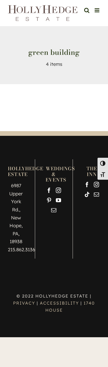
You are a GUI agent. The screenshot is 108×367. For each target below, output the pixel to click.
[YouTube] (58, 200)
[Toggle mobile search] (97, 16)
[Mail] (53, 210)
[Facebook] (49, 190)
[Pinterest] (49, 200)
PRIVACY (25, 303)
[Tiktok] (87, 194)
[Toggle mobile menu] (97, 10)
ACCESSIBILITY (59, 303)
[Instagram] (58, 190)
